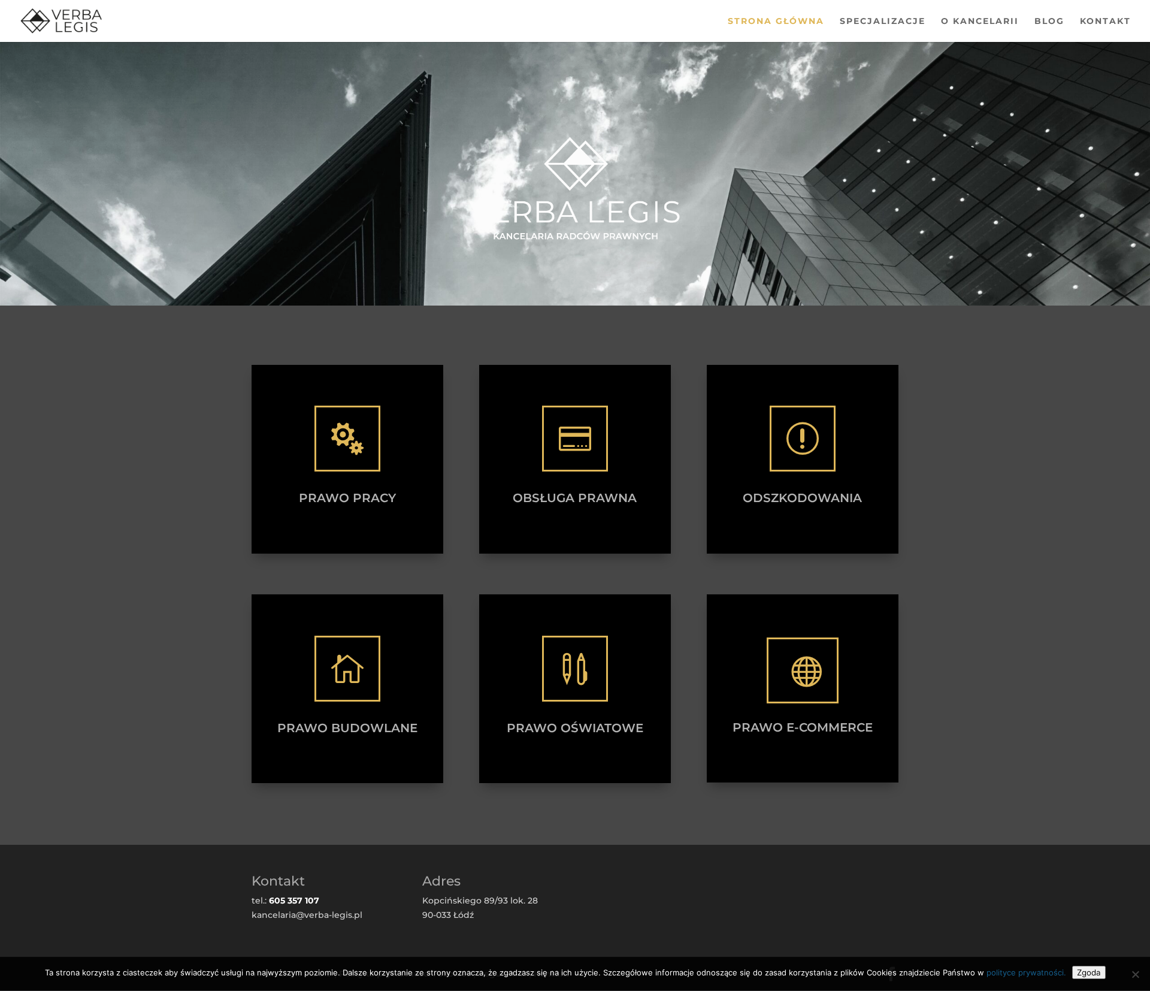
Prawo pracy (347, 498)
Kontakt (1105, 21)
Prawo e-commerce (803, 727)
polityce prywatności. (1026, 972)
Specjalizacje (882, 21)
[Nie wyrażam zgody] (1135, 974)
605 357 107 (294, 900)
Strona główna (776, 21)
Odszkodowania (802, 498)
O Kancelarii (980, 21)
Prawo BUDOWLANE (347, 728)
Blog (1049, 21)
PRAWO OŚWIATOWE (575, 728)
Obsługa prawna (575, 498)
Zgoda (1089, 972)
